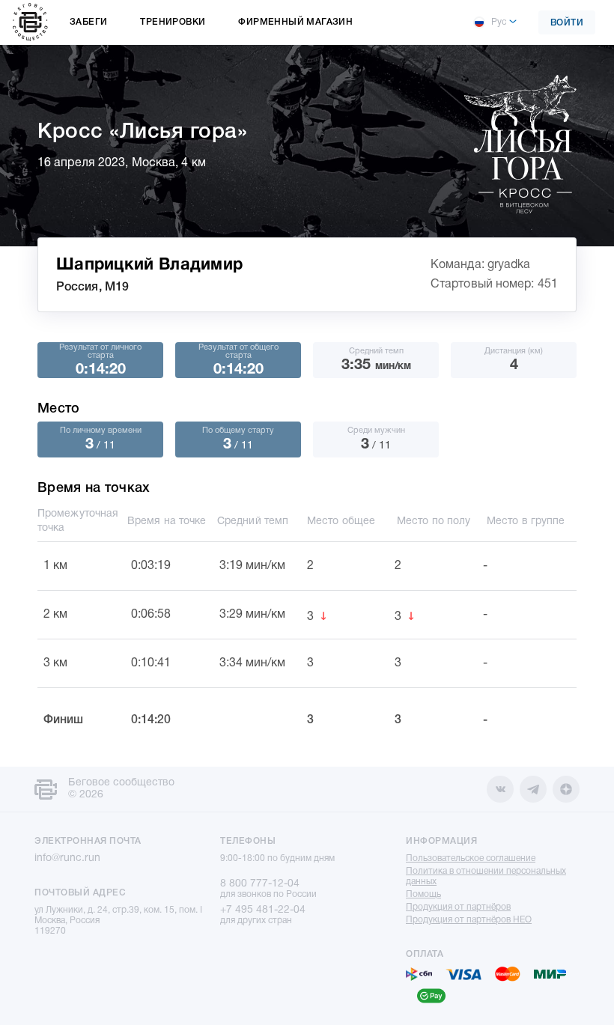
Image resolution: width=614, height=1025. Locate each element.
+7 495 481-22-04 (263, 910)
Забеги (88, 22)
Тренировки (172, 22)
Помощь (423, 894)
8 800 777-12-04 (260, 884)
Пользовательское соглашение (470, 858)
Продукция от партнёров (458, 907)
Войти (567, 23)
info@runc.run (67, 858)
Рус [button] (498, 22)
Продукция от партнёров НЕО (469, 920)
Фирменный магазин (295, 22)
